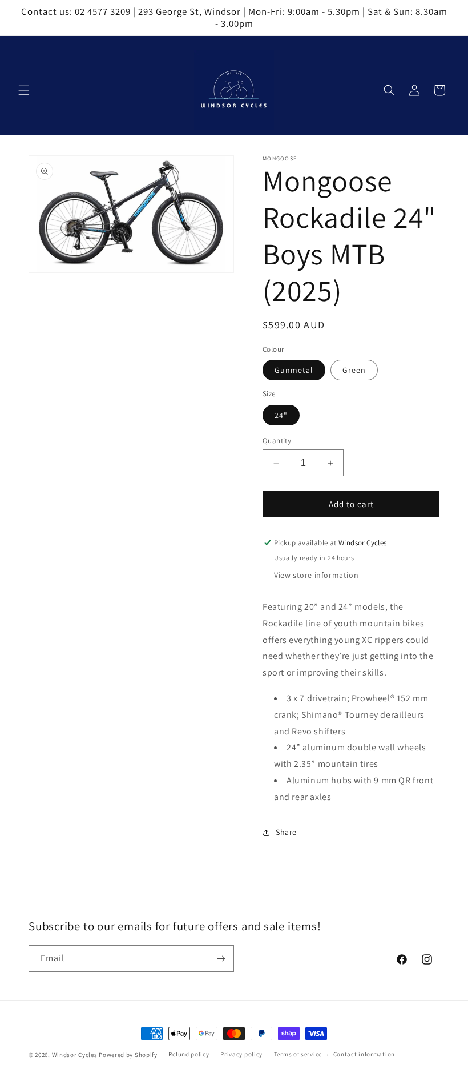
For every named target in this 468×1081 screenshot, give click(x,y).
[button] (24, 90)
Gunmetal (294, 370)
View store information (316, 575)
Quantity (277, 440)
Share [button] (286, 832)
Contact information (364, 1054)
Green (354, 370)
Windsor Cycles (75, 1055)
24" (281, 415)
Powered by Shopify (128, 1055)
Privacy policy (241, 1054)
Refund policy (188, 1054)
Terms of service (298, 1054)
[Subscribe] (220, 958)
